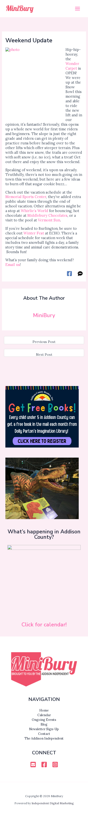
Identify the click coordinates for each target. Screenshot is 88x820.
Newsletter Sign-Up (44, 729)
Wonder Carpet (72, 66)
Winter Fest (33, 233)
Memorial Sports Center (25, 196)
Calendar (44, 715)
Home (44, 710)
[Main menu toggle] (77, 8)
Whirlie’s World (34, 210)
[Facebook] (69, 273)
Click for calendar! (44, 624)
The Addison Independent (44, 738)
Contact (44, 734)
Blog (44, 724)
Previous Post (44, 342)
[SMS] (80, 273)
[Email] (33, 764)
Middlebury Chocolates (47, 215)
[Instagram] (55, 764)
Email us (12, 264)
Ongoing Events (44, 720)
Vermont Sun (49, 220)
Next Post (44, 354)
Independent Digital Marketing (53, 803)
